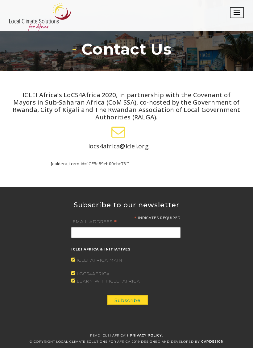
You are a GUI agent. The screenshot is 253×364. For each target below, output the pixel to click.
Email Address (95, 221)
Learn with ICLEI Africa (108, 281)
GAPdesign (212, 342)
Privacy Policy (146, 335)
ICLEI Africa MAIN (99, 260)
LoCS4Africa (93, 273)
